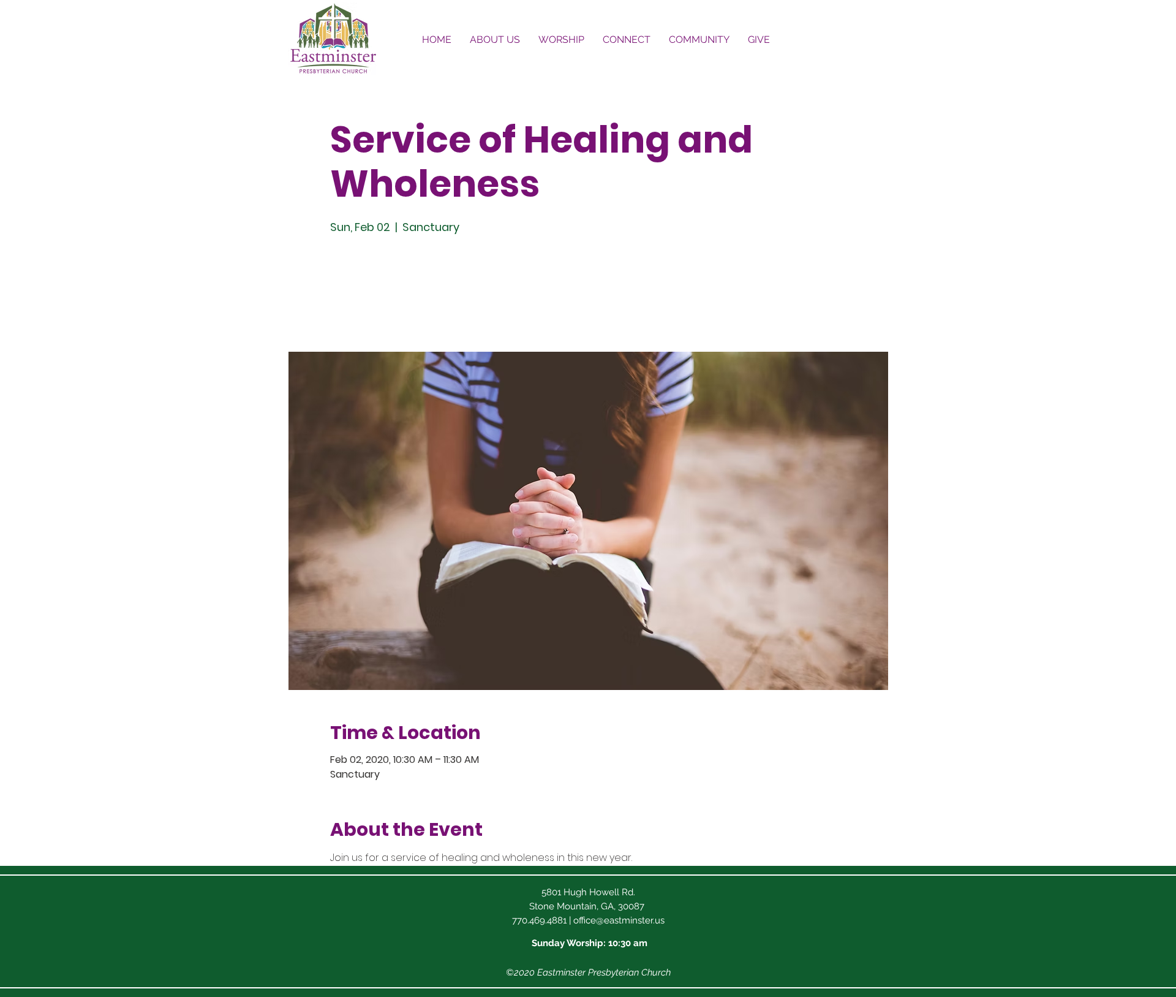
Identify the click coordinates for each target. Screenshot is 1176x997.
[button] (495, 39)
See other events (416, 294)
